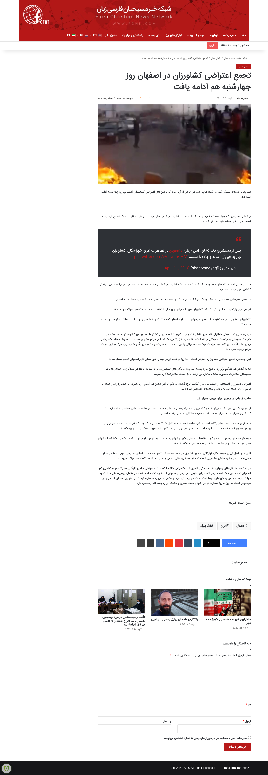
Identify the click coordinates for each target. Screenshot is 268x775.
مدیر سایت (242, 98)
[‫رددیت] (169, 543)
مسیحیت (230, 35)
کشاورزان (205, 526)
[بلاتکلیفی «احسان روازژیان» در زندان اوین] (174, 602)
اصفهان (240, 526)
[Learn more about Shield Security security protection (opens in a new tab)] (6, 768)
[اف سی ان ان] (134, 15)
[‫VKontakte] (160, 543)
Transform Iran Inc (234, 768)
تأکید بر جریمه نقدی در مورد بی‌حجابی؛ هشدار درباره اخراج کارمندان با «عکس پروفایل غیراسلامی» (123, 621)
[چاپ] (141, 543)
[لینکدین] (197, 543)
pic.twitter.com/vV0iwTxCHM (160, 257)
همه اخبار (236, 58)
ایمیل (247, 721)
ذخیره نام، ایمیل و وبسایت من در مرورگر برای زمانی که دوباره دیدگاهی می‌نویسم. (205, 738)
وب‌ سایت (166, 721)
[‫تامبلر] (188, 543)
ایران (215, 35)
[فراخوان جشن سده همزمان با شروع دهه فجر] (227, 602)
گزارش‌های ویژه (173, 35)
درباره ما (155, 35)
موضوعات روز (197, 35)
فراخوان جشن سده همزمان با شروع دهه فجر (228, 621)
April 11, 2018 (177, 268)
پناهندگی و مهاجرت (132, 35)
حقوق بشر (111, 35)
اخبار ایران (216, 58)
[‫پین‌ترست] (179, 543)
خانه (244, 35)
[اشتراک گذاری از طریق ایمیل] (150, 543)
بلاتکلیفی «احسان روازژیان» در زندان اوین (174, 619)
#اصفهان (176, 251)
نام (248, 705)
